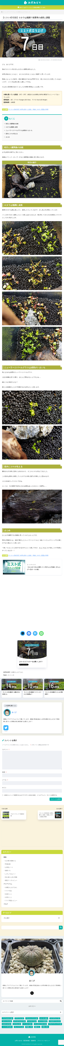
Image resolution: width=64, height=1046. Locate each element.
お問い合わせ (18, 1040)
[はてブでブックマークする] (35, 633)
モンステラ (19, 1027)
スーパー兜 (43, 1021)
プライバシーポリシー (43, 1040)
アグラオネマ (7, 1018)
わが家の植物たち (10, 860)
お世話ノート (9, 867)
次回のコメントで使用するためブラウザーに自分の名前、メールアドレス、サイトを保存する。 (31, 795)
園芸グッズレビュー (11, 880)
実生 (45, 1027)
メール (5, 780)
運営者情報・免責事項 (29, 1040)
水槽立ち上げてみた (17, 672)
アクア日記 (8, 890)
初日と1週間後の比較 (12, 123)
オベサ (43, 1018)
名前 (4, 772)
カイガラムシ (54, 1018)
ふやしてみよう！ (10, 874)
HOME (33, 1037)
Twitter (5, 731)
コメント (6, 749)
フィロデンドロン (40, 1024)
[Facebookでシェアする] (29, 633)
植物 (5, 857)
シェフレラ (32, 1021)
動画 (37, 1027)
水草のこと (8, 897)
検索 (61, 927)
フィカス (27, 1024)
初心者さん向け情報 (11, 877)
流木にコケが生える (12, 133)
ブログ (6, 904)
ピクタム (17, 1024)
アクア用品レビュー (11, 900)
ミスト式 (11, 675)
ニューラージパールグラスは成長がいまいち (19, 130)
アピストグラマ (31, 1018)
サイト (4, 787)
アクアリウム (8, 884)
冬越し (29, 1027)
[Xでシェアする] (22, 633)
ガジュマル (7, 1021)
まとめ (8, 137)
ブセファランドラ (55, 1024)
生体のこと (8, 894)
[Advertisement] (32, 589)
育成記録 (7, 864)
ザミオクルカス (19, 1021)
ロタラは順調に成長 (12, 127)
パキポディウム (55, 1021)
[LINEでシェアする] (41, 633)
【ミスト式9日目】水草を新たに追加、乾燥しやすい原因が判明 (28, 109)
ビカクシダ (6, 1024)
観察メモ (7, 870)
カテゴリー (32, 1006)
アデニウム (19, 1018)
